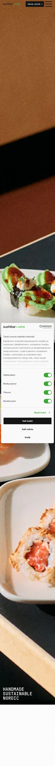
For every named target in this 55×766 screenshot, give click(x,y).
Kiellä (27, 437)
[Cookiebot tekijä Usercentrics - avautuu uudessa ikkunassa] (39, 327)
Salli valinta (27, 429)
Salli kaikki (27, 421)
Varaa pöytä (34, 4)
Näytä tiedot (40, 412)
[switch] (48, 384)
